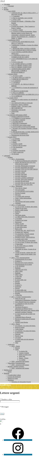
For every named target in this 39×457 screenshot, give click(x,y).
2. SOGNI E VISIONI (18, 120)
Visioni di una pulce (21, 208)
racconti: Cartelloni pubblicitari (24, 178)
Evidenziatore (19, 332)
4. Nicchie (14, 25)
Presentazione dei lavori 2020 (20, 135)
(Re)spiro (18, 195)
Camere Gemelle (24, 353)
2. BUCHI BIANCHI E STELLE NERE (23, 50)
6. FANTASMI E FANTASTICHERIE (23, 127)
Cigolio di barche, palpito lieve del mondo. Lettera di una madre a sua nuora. (25, 254)
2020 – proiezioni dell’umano (20, 361)
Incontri (6, 9)
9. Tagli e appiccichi (17, 152)
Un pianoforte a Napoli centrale (24, 234)
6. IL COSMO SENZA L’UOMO (21, 64)
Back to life (18, 229)
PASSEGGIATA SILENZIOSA (25, 237)
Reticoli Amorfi (19, 327)
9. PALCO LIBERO (17, 93)
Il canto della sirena (21, 227)
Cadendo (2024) (12, 74)
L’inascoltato (19, 244)
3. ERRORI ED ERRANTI (19, 79)
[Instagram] (18, 454)
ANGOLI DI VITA (21, 269)
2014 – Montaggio (16, 186)
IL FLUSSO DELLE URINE (24, 246)
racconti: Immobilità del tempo (24, 167)
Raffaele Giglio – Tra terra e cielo (21, 106)
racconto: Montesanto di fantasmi (25, 166)
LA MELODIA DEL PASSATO (25, 217)
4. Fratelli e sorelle (16, 144)
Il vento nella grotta (21, 225)
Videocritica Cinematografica (16, 363)
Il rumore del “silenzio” (22, 232)
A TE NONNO (20, 266)
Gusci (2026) (11, 11)
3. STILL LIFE (16, 19)
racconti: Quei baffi (21, 174)
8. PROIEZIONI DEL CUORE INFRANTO (25, 132)
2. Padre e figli (15, 140)
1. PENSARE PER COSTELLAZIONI (23, 48)
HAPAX (17, 212)
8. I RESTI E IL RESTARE (19, 91)
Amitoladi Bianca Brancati (23, 317)
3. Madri (13, 142)
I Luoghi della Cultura (14, 375)
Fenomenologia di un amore (23, 259)
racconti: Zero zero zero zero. (24, 184)
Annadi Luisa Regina (21, 322)
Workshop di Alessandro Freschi (21, 382)
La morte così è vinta (21, 239)
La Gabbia (22, 360)
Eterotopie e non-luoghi (18, 110)
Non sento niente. (20, 215)
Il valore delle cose (20, 280)
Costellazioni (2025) (14, 40)
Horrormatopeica (20, 247)
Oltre (16, 343)
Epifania (17, 200)
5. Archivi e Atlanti (17, 30)
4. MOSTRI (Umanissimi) (19, 123)
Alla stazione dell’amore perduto (25, 201)
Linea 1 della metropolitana (23, 198)
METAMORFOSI (16, 108)
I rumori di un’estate (21, 220)
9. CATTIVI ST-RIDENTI (19, 133)
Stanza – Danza (23, 358)
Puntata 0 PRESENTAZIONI (20, 116)
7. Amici (13, 149)
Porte (12, 113)
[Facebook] (18, 440)
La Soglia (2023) (13, 98)
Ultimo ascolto (19, 223)
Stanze (10, 371)
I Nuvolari (11, 6)
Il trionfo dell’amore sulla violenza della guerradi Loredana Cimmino (27, 311)
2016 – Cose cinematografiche (20, 257)
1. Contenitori (15, 16)
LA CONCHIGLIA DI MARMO (25, 240)
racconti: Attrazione (21, 176)
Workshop (11, 380)
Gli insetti (18, 337)
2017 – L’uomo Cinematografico (21, 297)
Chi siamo (7, 4)
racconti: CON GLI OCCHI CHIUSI (26, 169)
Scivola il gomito (20, 193)
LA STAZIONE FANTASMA (24, 191)
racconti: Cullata (20, 172)
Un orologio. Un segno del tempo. (25, 326)
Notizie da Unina (13, 378)
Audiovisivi (11, 344)
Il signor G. (18, 261)
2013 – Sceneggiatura (17, 159)
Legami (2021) (12, 137)
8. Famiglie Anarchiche (18, 150)
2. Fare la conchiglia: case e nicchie (21, 18)
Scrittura (10, 157)
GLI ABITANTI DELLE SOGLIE (22, 103)
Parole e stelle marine (21, 210)
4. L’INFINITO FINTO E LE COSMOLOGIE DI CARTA (20, 56)
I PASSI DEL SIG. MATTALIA (25, 230)
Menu (2, 1)
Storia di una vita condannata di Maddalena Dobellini (25, 299)
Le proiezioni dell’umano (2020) (17, 115)
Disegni (17, 348)
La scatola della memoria (22, 196)
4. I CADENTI (16, 81)
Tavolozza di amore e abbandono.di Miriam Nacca (23, 308)
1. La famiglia (15, 138)
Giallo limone (19, 329)
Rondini (17, 283)
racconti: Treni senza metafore (24, 179)
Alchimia (18, 203)
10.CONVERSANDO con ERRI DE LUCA (25, 94)
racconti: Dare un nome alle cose (25, 183)
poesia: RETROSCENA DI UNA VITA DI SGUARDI (25, 163)
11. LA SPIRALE (16, 96)
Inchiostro (18, 278)
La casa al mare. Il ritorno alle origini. (26, 206)
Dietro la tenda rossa (25, 354)
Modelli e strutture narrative (16, 366)
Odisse (17, 213)
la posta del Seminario (14, 377)
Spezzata (17, 334)
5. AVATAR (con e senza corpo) (21, 125)
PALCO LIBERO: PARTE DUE (21, 67)
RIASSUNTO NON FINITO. (24, 263)
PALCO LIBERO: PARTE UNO (21, 65)
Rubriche (6, 373)
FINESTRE (15, 111)
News (5, 8)
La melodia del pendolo (22, 235)
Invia (2, 414)
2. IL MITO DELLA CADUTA (21, 77)
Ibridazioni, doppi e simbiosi (19, 104)
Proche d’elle (19, 336)
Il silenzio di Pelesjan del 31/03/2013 (26, 161)
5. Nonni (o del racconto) (18, 145)
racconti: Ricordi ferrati (22, 181)
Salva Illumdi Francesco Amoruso (25, 302)
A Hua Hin (18, 276)
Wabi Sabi (22, 356)
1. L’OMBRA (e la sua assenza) (20, 118)
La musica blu (23, 351)
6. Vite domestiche (16, 147)
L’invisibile (18, 218)
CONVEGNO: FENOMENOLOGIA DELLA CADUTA (22, 42)
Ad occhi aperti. (20, 189)
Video (17, 349)
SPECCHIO (19, 271)
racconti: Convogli (20, 171)
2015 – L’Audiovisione (18, 205)
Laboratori (7, 155)
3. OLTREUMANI (17, 121)
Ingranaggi (18, 222)
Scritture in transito (5, 385)
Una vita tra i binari (21, 188)
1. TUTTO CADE (17, 76)
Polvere (17, 281)
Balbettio (18, 268)
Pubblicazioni (8, 370)
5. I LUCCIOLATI (17, 62)
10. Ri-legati (15, 154)
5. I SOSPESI (15, 82)
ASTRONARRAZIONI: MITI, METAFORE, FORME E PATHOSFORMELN (20, 70)
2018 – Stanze (15, 324)
